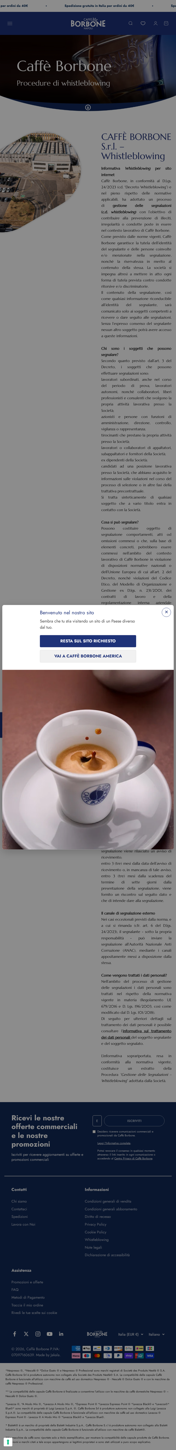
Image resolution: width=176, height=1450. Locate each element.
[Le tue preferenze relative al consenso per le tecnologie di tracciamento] (8, 1442)
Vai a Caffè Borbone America (88, 656)
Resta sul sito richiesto (88, 641)
